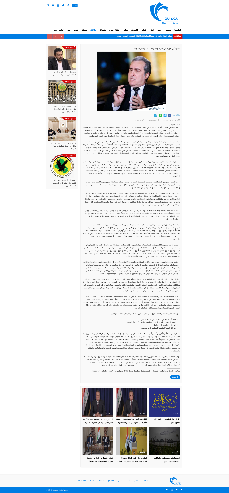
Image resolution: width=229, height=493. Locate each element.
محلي (159, 30)
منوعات (103, 30)
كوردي (74, 6)
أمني (152, 30)
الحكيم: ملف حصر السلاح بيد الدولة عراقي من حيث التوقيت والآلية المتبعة (146, 36)
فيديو (76, 30)
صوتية (84, 30)
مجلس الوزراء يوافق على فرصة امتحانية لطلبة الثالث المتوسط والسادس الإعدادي (64, 109)
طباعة (174, 377)
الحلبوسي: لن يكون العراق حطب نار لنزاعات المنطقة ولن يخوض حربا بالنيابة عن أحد (132, 461)
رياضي (125, 30)
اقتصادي (134, 30)
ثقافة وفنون (114, 30)
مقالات (93, 30)
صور (68, 30)
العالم (144, 30)
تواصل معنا (58, 30)
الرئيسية (177, 30)
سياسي (168, 30)
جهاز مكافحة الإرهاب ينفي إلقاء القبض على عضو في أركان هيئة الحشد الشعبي (64, 183)
